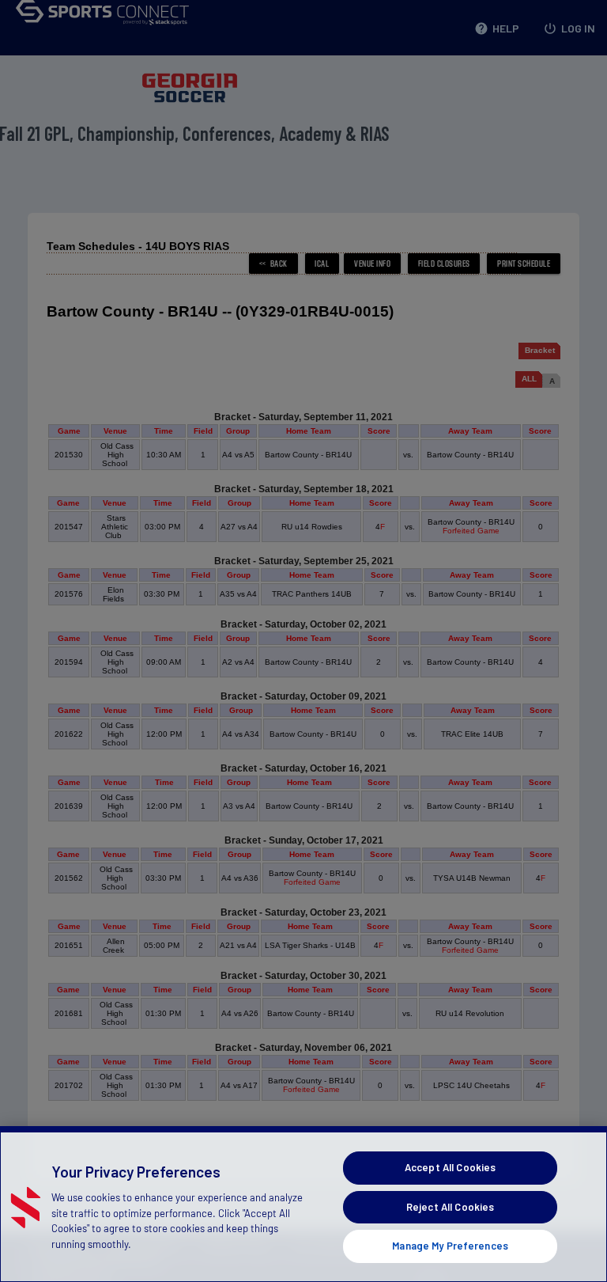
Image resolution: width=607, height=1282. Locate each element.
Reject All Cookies (450, 1206)
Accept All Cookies (450, 1167)
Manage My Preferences (450, 1245)
